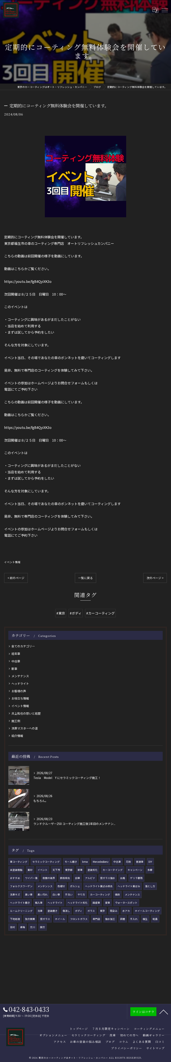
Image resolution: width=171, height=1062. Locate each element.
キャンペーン (135, 869)
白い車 (56, 894)
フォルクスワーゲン (21, 886)
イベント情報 (12, 562)
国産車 (96, 902)
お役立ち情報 (20, 698)
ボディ (78, 910)
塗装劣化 (93, 869)
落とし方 (150, 886)
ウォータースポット (126, 902)
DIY (150, 861)
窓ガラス (45, 919)
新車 (14, 669)
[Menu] (164, 9)
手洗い (69, 894)
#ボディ (76, 613)
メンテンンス (45, 886)
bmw (85, 861)
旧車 (77, 878)
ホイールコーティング (147, 910)
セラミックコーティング (46, 861)
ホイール (60, 919)
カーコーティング (100, 894)
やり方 (81, 894)
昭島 (155, 919)
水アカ (126, 910)
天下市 (56, 869)
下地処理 (15, 919)
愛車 (107, 902)
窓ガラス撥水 (107, 878)
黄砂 (30, 869)
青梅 (22, 927)
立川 (32, 927)
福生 (145, 919)
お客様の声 (18, 691)
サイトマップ (155, 1048)
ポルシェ (75, 886)
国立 (42, 927)
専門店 (96, 919)
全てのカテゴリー (23, 646)
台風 (122, 878)
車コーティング (18, 861)
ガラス (91, 910)
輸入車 (39, 902)
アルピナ (90, 878)
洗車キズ (15, 894)
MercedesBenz (100, 861)
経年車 (15, 654)
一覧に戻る (85, 578)
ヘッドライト (20, 683)
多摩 (149, 869)
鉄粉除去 (65, 878)
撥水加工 (110, 919)
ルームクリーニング (21, 910)
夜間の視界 (49, 878)
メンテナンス (20, 676)
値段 (117, 894)
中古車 (15, 661)
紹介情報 (17, 736)
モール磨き (71, 861)
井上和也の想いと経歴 (26, 713)
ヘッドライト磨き (20, 902)
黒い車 (29, 894)
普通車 (139, 861)
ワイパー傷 (31, 878)
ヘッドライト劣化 (78, 902)
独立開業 (30, 919)
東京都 (69, 869)
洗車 (40, 910)
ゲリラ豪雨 (136, 878)
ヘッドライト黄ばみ (129, 886)
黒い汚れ (43, 894)
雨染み (113, 910)
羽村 (12, 927)
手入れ (134, 919)
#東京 (60, 613)
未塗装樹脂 (16, 869)
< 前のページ (16, 578)
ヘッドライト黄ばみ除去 (99, 886)
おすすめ (15, 878)
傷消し (66, 910)
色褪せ (61, 886)
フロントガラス (79, 919)
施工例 (15, 721)
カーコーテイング (113, 869)
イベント (43, 869)
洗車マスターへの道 (24, 728)
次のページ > (155, 578)
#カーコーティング (100, 613)
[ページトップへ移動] (164, 1011)
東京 (102, 910)
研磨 (122, 919)
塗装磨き (53, 910)
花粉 (128, 861)
